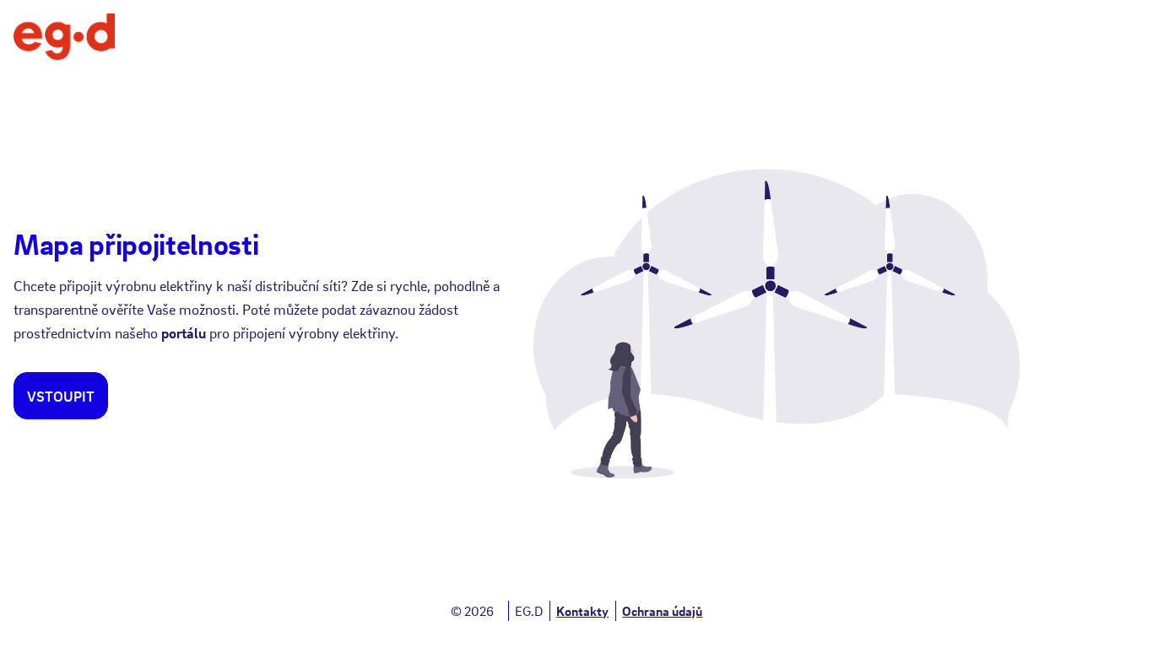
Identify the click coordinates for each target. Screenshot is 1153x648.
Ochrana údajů (662, 610)
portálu (183, 333)
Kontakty (582, 610)
